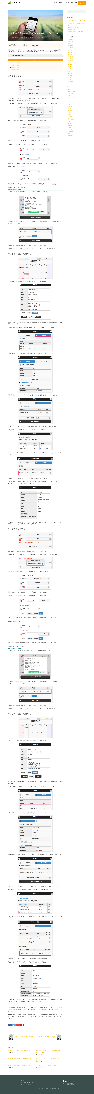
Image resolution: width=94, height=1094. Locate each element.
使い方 (32, 37)
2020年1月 (70, 60)
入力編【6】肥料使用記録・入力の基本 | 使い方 (46, 1037)
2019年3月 (70, 73)
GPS (69, 95)
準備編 (69, 127)
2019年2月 (70, 75)
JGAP (69, 100)
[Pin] (22, 1025)
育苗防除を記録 (15, 67)
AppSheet (70, 93)
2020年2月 (70, 58)
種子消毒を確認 (15, 65)
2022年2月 (70, 41)
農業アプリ (40, 37)
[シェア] (10, 1025)
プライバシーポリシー (26, 1084)
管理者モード (71, 131)
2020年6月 (70, 54)
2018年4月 (70, 81)
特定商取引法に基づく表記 (28, 1082)
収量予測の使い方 (72, 29)
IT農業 (69, 98)
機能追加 (70, 125)
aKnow (69, 89)
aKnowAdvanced (72, 91)
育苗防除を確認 (15, 69)
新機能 (69, 121)
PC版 (69, 102)
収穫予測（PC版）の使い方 (74, 27)
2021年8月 (70, 48)
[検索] (84, 11)
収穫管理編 (70, 116)
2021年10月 (71, 43)
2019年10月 (71, 67)
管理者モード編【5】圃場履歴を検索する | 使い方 (20, 1050)
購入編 (69, 133)
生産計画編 (70, 129)
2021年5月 (70, 50)
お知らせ (70, 104)
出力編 (69, 114)
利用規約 (23, 1080)
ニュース (70, 106)
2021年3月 (70, 52)
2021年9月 (70, 45)
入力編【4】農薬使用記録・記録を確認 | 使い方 (24, 1037)
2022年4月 (70, 39)
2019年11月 (70, 64)
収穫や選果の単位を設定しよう (75, 31)
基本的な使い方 (71, 119)
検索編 (69, 123)
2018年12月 (71, 77)
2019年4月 (70, 71)
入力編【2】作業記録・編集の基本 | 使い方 (47, 1065)
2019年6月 (70, 69)
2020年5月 (70, 56)
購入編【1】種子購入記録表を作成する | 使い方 (19, 1058)
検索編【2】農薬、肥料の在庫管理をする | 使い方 (20, 1065)
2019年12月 (71, 62)
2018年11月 (70, 79)
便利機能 (70, 110)
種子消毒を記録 (15, 62)
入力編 (36, 37)
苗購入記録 (12, 1009)
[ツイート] (14, 1025)
